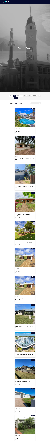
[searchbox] (19, 95)
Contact (43, 1)
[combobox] (20, 96)
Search (16, 98)
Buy (11, 95)
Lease (14, 95)
